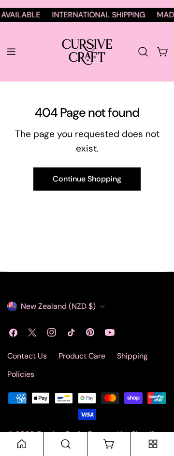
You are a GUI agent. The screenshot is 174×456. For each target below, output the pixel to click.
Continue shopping (87, 179)
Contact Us (27, 356)
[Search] (143, 51)
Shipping (132, 356)
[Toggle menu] (11, 51)
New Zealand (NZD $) (58, 306)
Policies (20, 374)
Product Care (81, 356)
